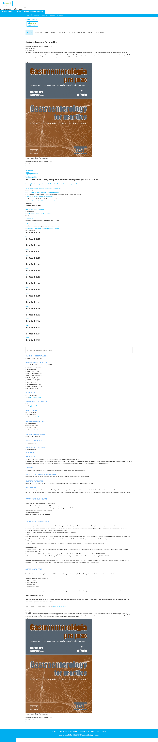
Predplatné (28, 166)
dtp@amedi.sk (33, 406)
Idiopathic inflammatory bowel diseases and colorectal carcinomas (43, 201)
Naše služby (81, 32)
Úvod (30, 32)
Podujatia (37, 32)
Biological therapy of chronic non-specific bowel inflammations (42, 192)
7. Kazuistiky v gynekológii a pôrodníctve (52, 15)
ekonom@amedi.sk (34, 430)
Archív (27, 172)
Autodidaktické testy (31, 177)
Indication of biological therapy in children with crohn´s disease (42, 228)
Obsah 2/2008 (29, 171)
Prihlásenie (28, 19)
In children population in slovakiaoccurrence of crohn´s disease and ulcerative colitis (48, 224)
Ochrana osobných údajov (87, 731)
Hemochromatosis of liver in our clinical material (38, 213)
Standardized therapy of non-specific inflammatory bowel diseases (43, 188)
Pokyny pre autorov (31, 176)
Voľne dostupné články (32, 173)
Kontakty (90, 32)
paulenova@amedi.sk (35, 397)
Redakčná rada (29, 175)
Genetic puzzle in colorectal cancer (35, 209)
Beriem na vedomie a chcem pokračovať (30, 12)
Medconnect (62, 32)
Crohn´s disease (30, 218)
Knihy (46, 32)
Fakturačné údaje (101, 731)
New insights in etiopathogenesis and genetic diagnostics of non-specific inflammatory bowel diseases (53, 184)
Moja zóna (99, 32)
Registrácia (35, 19)
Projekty (72, 32)
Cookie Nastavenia (8, 740)
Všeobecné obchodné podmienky (68, 731)
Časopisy (53, 32)
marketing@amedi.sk (35, 417)
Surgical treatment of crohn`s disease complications (39, 196)
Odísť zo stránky (7, 12)
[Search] (131, 32)
